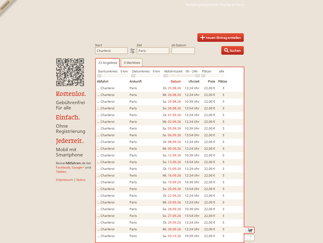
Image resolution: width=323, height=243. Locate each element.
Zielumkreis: (141, 71)
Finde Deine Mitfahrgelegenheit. (161, 18)
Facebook (63, 167)
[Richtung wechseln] (132, 51)
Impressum (64, 179)
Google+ (78, 167)
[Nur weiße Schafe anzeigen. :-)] (249, 237)
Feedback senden (9, 9)
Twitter (61, 171)
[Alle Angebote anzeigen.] (249, 230)
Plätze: (207, 71)
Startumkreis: (108, 71)
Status (81, 179)
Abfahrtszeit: (173, 71)
